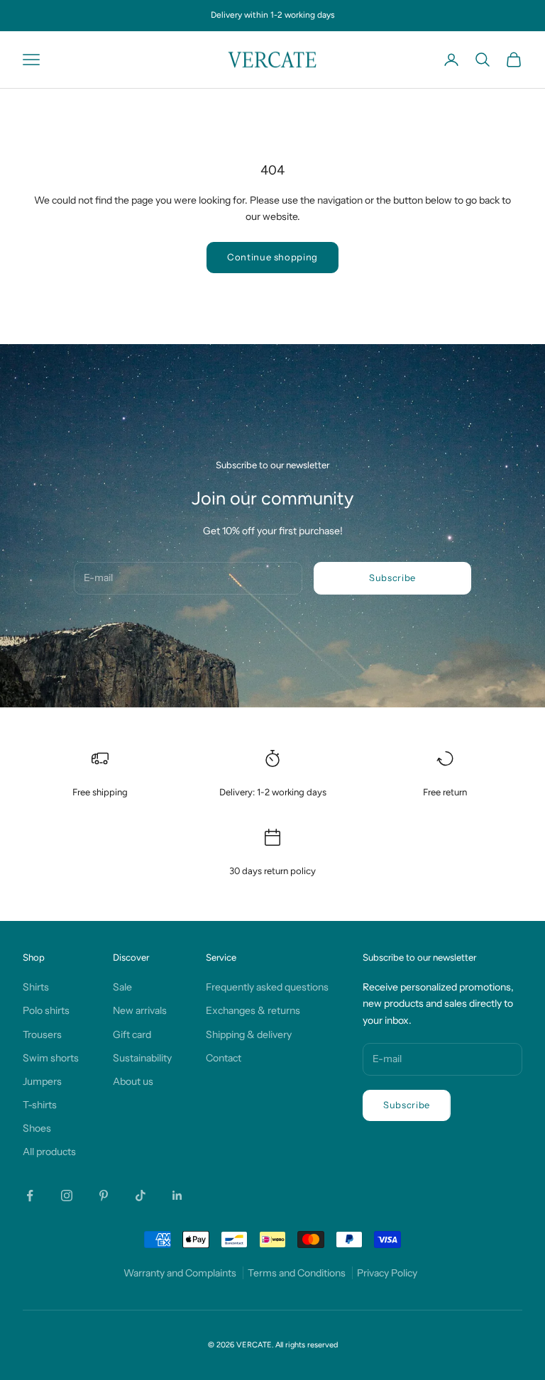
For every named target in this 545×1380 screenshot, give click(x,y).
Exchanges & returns (253, 1010)
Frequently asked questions (267, 987)
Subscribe (392, 577)
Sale (122, 987)
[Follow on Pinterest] (104, 1195)
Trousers (42, 1034)
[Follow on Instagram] (67, 1195)
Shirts (36, 987)
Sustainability (142, 1057)
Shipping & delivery (249, 1034)
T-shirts (40, 1104)
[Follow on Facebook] (30, 1195)
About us (133, 1081)
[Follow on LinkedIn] (177, 1195)
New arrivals (140, 1010)
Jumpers (42, 1081)
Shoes (37, 1128)
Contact (223, 1057)
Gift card (132, 1034)
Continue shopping (272, 257)
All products (49, 1151)
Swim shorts (51, 1057)
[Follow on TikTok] (140, 1195)
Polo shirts (46, 1010)
